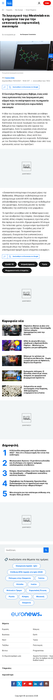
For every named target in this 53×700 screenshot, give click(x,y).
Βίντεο (5, 650)
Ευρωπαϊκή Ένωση (37, 590)
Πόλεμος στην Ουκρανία (20, 578)
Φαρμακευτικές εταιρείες (16, 270)
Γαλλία (41, 578)
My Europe (19, 10)
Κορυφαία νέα (13, 321)
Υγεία (44, 264)
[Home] (3, 10)
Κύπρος (25, 597)
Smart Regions (31, 10)
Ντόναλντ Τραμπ (14, 590)
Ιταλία (34, 584)
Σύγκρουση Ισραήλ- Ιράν (26, 566)
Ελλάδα (19, 584)
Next (4, 640)
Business (5, 634)
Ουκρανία (26, 603)
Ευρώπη (9, 10)
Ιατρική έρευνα (27, 264)
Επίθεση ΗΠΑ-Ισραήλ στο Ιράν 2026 (26, 572)
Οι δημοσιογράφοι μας (11, 656)
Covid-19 (9, 264)
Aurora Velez (10, 78)
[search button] (46, 550)
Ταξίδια (5, 645)
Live (47, 3)
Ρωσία (12, 597)
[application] (26, 56)
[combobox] (27, 550)
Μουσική (40, 597)
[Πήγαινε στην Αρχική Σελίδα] (9, 3)
